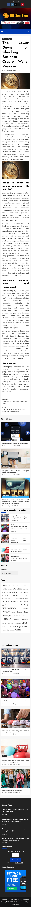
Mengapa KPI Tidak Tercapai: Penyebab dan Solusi (15, 472)
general (26, 601)
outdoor (6, 618)
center (4, 592)
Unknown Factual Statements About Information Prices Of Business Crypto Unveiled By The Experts (15, 502)
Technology (14, 515)
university (5, 630)
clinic (21, 592)
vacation (12, 630)
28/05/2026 (17, 674)
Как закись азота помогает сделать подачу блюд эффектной (19, 539)
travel (25, 626)
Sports (12, 524)
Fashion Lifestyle (15, 556)
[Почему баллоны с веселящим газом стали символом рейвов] (5, 548)
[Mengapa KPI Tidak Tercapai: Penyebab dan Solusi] (15, 458)
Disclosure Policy (16, 900)
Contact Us (5, 900)
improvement (9, 607)
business (17, 588)
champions (13, 592)
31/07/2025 (17, 764)
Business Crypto (7, 39)
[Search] (29, 31)
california (25, 589)
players (11, 623)
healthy (24, 604)
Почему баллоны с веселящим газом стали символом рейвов (19, 549)
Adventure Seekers (16, 585)
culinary (17, 595)
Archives (4, 569)
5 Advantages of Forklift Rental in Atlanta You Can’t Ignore (19, 519)
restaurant (18, 623)
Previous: (14, 401)
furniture (19, 601)
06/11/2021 (17, 70)
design (26, 596)
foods (13, 601)
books (10, 589)
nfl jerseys (25, 616)
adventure (6, 586)
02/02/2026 (17, 704)
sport (25, 622)
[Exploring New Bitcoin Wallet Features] (15, 431)
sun (7, 627)
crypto (5, 595)
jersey (6, 611)
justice (13, 612)
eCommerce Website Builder (22, 598)
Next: (13, 409)
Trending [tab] (22, 510)
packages (16, 619)
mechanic (17, 616)
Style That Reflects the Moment (19, 559)
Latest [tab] (5, 510)
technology (15, 626)
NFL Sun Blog (19, 863)
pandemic (25, 619)
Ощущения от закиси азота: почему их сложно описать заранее (19, 529)
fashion (6, 601)
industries (25, 608)
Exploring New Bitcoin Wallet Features (15, 444)
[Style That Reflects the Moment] (5, 558)
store (3, 627)
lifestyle (6, 615)
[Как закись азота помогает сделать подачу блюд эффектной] (5, 538)
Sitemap (26, 900)
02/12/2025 (17, 734)
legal (26, 612)
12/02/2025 (17, 475)
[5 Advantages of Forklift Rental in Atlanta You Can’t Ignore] (5, 518)
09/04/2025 (17, 792)
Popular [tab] (13, 510)
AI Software (25, 585)
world (18, 629)
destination (6, 598)
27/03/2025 (17, 446)
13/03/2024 (16, 506)
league (19, 612)
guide (5, 604)
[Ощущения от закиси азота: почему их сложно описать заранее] (5, 528)
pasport (4, 623)
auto (4, 588)
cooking (26, 592)
